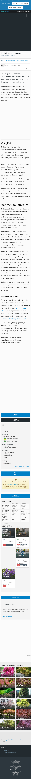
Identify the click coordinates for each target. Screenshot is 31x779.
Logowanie (20, 11)
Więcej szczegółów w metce (22, 466)
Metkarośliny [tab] (15, 415)
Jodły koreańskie (24, 60)
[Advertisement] (15, 34)
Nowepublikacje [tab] (15, 496)
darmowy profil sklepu (12, 484)
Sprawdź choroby (7, 616)
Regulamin (7, 750)
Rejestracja (27, 11)
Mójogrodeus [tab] (15, 420)
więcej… (20, 65)
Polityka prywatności (15, 7)
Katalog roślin (6, 60)
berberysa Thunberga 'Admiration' (13, 319)
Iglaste (13, 60)
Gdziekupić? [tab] (15, 473)
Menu (27, 68)
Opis (2, 65)
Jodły (17, 60)
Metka (7, 65)
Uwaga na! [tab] (15, 597)
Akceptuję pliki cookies (20, 3)
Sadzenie (13, 65)
